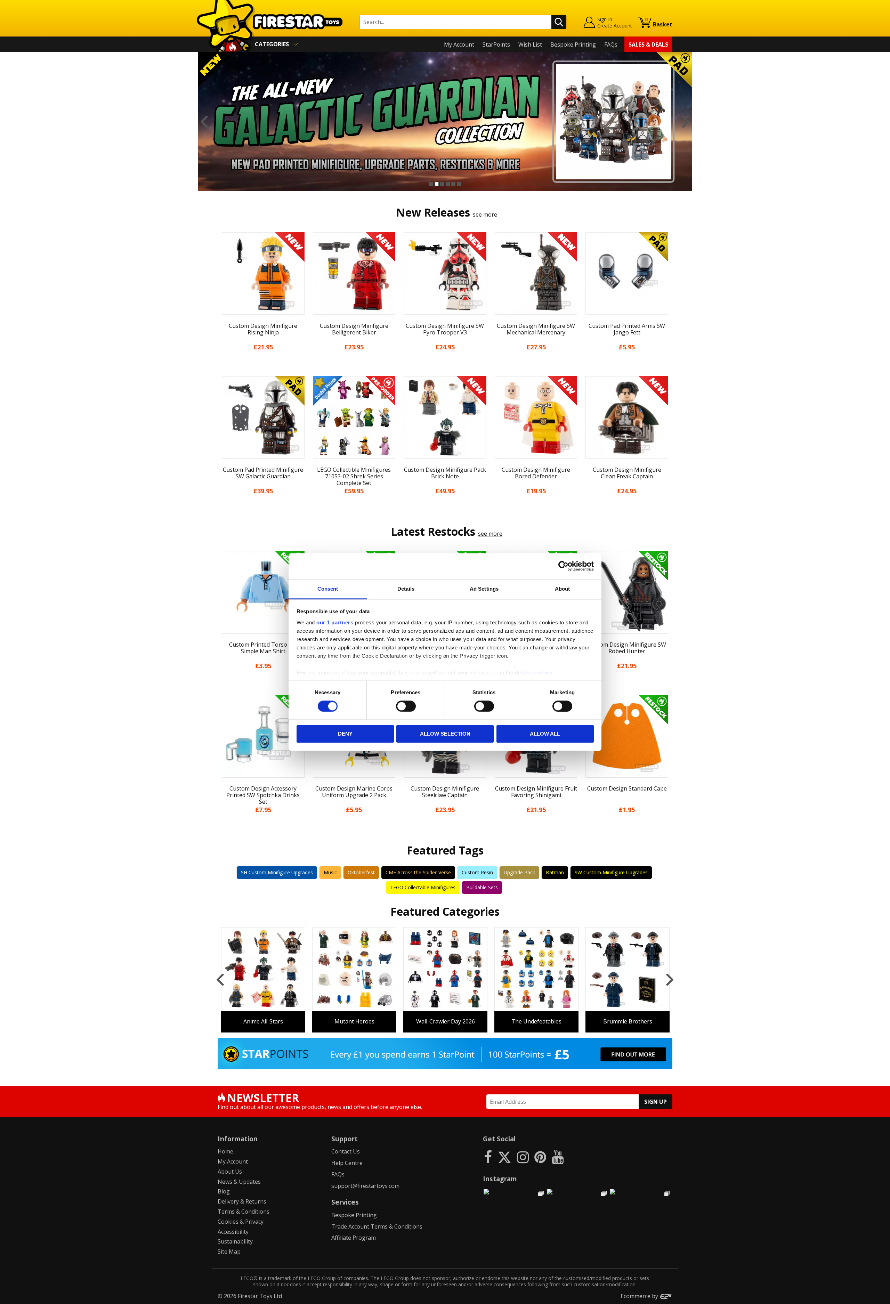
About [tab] (562, 589)
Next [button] (686, 121)
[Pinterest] (540, 1156)
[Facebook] (488, 1156)
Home (225, 1151)
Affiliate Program (353, 1237)
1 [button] (431, 184)
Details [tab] (405, 589)
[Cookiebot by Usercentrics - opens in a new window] (563, 566)
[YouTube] (558, 1156)
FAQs (610, 44)
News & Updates (239, 1181)
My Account (459, 44)
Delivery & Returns (242, 1201)
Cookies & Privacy (241, 1221)
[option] (445, 121)
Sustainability (235, 1241)
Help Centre (347, 1163)
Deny (345, 734)
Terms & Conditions (243, 1211)
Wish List (530, 44)
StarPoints (496, 44)
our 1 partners (334, 622)
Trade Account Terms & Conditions (376, 1226)
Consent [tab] (327, 589)
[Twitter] (504, 1156)
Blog (224, 1191)
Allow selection (445, 734)
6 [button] (459, 184)
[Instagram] (523, 1156)
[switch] (406, 706)
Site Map (229, 1251)
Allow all (545, 734)
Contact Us (345, 1151)
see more (485, 214)
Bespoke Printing (573, 44)
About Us (230, 1171)
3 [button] (442, 184)
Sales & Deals (648, 44)
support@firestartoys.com (365, 1186)
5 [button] (453, 184)
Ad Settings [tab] (484, 589)
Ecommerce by (640, 1296)
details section (534, 672)
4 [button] (448, 184)
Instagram (500, 1178)
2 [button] (437, 184)
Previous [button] (204, 121)
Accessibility (233, 1232)
